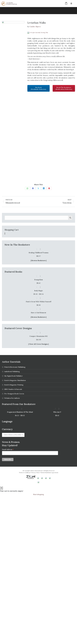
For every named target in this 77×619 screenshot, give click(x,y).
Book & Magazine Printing (13, 385)
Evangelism (38, 280)
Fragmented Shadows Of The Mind (20, 412)
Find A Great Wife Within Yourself (38, 302)
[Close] (1, 488)
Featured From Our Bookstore (18, 404)
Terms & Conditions (24, 472)
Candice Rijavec (35, 27)
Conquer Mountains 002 (38, 336)
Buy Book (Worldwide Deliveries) (38, 88)
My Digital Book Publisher (13, 376)
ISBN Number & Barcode (13, 389)
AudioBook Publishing (12, 371)
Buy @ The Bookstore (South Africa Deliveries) (64, 88)
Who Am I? (57, 412)
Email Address (8, 449)
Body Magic (38, 291)
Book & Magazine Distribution (15, 380)
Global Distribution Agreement (49, 472)
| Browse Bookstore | (38, 260)
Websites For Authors (12, 398)
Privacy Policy (35, 472)
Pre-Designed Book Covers (14, 394)
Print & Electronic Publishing (14, 367)
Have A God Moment (38, 313)
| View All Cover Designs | (38, 344)
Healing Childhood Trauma (38, 253)
